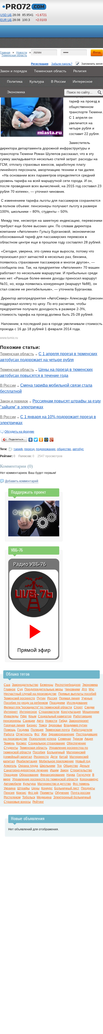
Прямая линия (69, 698)
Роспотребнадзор (67, 685)
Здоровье (55, 725)
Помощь (10, 730)
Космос (21, 743)
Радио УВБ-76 (29, 564)
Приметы (46, 793)
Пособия (39, 752)
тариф (18, 449)
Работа (9, 734)
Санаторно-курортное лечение (26, 770)
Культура (29, 784)
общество (64, 449)
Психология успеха (42, 739)
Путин (41, 698)
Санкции (29, 721)
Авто (40, 721)
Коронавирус (89, 779)
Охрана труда (28, 766)
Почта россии (80, 793)
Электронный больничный (72, 797)
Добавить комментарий (21, 481)
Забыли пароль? (61, 63)
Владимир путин (75, 725)
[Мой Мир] (46, 439)
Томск (43, 725)
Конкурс (46, 788)
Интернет (11, 712)
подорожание (46, 449)
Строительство (81, 770)
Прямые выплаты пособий (77, 694)
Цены (36, 788)
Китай (63, 757)
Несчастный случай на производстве (30, 694)
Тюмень (9, 743)
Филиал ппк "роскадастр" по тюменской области (38, 707)
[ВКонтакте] (30, 439)
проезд (29, 449)
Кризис (21, 793)
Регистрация (39, 63)
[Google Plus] (51, 439)
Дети (54, 757)
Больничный (56, 752)
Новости (21, 52)
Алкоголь (10, 766)
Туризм (78, 739)
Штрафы (23, 788)
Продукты (88, 788)
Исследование (77, 703)
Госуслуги (83, 775)
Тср (59, 766)
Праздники (57, 703)
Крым (32, 716)
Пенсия (9, 793)
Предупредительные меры (43, 689)
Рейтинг (38, 802)
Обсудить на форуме (19, 431)
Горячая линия (14, 725)
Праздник (11, 775)
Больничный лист (66, 788)
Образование (28, 775)
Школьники (47, 766)
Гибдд (63, 721)
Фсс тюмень (81, 784)
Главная (5, 52)
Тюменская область (14, 55)
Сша (7, 685)
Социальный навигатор (55, 716)
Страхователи (49, 712)
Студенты (11, 748)
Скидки (89, 707)
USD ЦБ (6, 15)
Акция (88, 739)
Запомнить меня (91, 63)
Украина (10, 788)
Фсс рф (33, 793)
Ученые (87, 698)
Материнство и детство (54, 784)
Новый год (83, 761)
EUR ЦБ (6, 20)
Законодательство (25, 685)
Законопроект (79, 721)
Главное (10, 689)
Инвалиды (11, 716)
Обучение (62, 793)
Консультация (71, 712)
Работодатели (82, 730)
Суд (20, 689)
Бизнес (32, 725)
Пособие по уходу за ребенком (26, 703)
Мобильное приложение (56, 761)
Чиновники (72, 689)
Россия (52, 698)
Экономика (90, 685)
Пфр (23, 716)
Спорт (78, 707)
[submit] (99, 92)
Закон (64, 770)
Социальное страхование (46, 743)
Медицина (44, 797)
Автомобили (12, 784)
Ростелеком (12, 797)
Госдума (23, 730)
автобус (78, 449)
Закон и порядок (14, 401)
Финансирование (52, 775)
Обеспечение (76, 743)
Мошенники (90, 712)
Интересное (28, 712)
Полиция (37, 730)
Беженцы (46, 685)
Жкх (44, 734)
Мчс (91, 689)
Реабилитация (26, 761)
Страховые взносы (17, 802)
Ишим (54, 770)
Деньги (85, 766)
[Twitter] (35, 439)
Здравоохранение (61, 734)
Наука (70, 775)
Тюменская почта (57, 730)
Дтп (84, 689)
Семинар (64, 739)
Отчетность (24, 734)
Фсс (37, 734)
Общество (71, 766)
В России (8, 385)
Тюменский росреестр (19, 698)
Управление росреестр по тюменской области (45, 779)
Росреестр (41, 757)
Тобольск (28, 797)
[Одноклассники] (41, 439)
